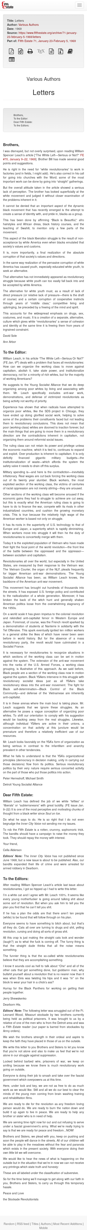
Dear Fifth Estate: (23, 122)
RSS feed (23, 1224)
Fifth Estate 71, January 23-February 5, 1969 (47, 41)
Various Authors (28, 25)
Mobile (43, 1228)
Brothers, (18, 115)
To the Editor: (21, 118)
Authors (46, 1224)
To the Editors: (21, 125)
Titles (35, 1224)
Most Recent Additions (67, 1224)
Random (9, 1224)
